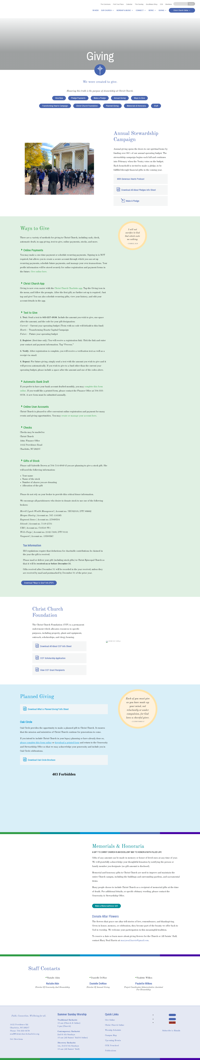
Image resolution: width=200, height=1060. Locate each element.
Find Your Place (118, 4)
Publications (110, 1051)
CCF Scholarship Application (52, 658)
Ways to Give (139, 98)
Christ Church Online (180, 10)
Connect (140, 10)
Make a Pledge (100, 98)
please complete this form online (36, 743)
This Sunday (139, 4)
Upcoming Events (113, 1040)
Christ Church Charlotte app (68, 288)
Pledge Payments (78, 98)
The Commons (105, 4)
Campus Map (111, 1035)
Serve (151, 10)
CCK (161, 4)
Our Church (106, 10)
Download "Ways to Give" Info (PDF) (39, 582)
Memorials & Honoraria (136, 105)
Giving (161, 10)
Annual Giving (120, 98)
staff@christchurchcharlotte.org (24, 1034)
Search (191, 4)
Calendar (129, 4)
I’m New (95, 10)
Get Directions (16, 1039)
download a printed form (67, 743)
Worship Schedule (113, 1030)
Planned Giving (112, 105)
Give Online (110, 1020)
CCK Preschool (112, 1046)
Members (169, 4)
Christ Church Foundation (87, 105)
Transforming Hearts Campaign (55, 105)
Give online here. (39, 272)
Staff (156, 105)
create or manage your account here (78, 416)
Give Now (59, 98)
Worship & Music (124, 10)
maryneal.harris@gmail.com (135, 940)
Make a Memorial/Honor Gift (106, 906)
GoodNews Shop (151, 4)
